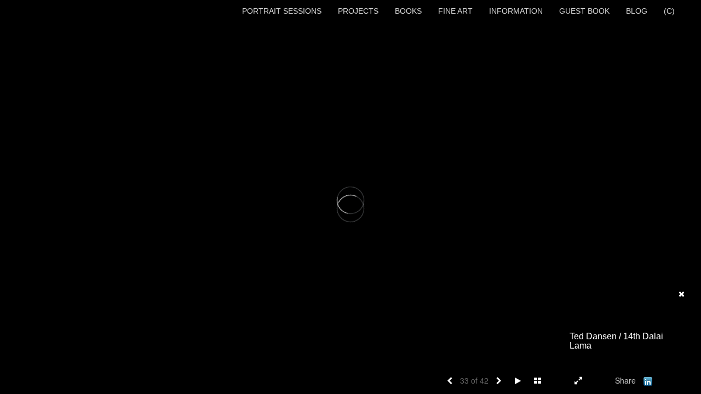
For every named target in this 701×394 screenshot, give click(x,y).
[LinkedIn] (647, 380)
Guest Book (584, 11)
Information (516, 11)
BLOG (636, 11)
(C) (669, 11)
